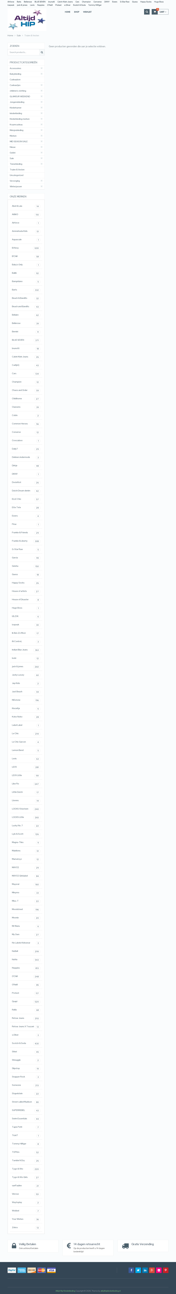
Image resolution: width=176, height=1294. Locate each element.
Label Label (25, 725)
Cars (77, 1)
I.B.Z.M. (25, 616)
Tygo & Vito (25, 1169)
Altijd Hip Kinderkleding (65, 1291)
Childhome (25, 398)
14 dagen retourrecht (87, 1244)
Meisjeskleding (16, 130)
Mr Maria (25, 926)
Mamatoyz (25, 859)
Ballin (25, 273)
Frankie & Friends (25, 532)
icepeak (11, 5)
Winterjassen (16, 186)
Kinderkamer (15, 107)
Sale (12, 158)
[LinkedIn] (145, 1270)
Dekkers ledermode (25, 457)
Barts (19, 1)
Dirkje (25, 465)
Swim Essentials (25, 1118)
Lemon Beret (25, 750)
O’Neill (50, 5)
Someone (25, 1085)
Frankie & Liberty (25, 541)
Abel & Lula (25, 206)
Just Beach (25, 691)
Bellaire (25, 315)
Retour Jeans (25, 1018)
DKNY (106, 1)
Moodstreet (25, 909)
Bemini (25, 331)
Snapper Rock (25, 1077)
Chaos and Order (25, 390)
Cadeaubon (15, 79)
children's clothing (18, 90)
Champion (86, 1)
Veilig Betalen (27, 1244)
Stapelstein (25, 1093)
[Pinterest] (165, 1270)
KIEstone (25, 700)
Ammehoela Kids (25, 231)
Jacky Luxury (25, 675)
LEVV (25, 767)
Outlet (13, 152)
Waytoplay (25, 1202)
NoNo (25, 959)
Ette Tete (25, 507)
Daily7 (25, 449)
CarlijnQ (25, 365)
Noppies (40, 5)
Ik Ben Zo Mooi (25, 633)
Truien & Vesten (17, 169)
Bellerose (28, 1)
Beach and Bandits (25, 306)
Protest (58, 5)
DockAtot (25, 482)
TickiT (25, 1135)
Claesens (25, 407)
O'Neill (25, 984)
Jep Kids (25, 683)
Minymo (25, 892)
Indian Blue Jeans (25, 650)
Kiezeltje (25, 708)
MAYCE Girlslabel (25, 876)
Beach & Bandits (25, 298)
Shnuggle (25, 1060)
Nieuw (13, 147)
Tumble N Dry (25, 1160)
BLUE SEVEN (40, 1)
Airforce (11, 1)
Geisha (25, 566)
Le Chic (25, 733)
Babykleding (15, 74)
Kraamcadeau (16, 124)
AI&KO (25, 214)
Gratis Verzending (142, 1244)
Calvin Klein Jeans (65, 1)
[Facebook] (131, 1270)
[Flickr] (159, 1270)
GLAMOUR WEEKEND (20, 96)
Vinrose (25, 1194)
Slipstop (25, 1068)
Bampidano (25, 281)
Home (67, 12)
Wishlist (87, 12)
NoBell (25, 951)
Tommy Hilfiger (94, 5)
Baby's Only (25, 264)
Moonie (25, 917)
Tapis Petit (25, 1127)
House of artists (25, 591)
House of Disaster (25, 599)
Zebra (25, 1227)
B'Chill (25, 256)
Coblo (25, 415)
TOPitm (25, 1152)
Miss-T (25, 901)
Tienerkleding (16, 164)
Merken (13, 136)
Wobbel (25, 1210)
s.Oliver (67, 5)
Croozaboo (25, 440)
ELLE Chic (25, 499)
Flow (25, 524)
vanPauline (25, 1185)
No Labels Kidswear (25, 943)
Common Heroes (25, 423)
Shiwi (25, 1051)
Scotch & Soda (79, 5)
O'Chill (25, 976)
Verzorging (15, 181)
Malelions (25, 850)
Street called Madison (25, 1102)
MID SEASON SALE (19, 141)
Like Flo (25, 783)
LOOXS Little (25, 817)
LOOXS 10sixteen (25, 809)
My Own (25, 934)
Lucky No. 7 (25, 825)
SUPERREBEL (25, 1110)
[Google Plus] (152, 1270)
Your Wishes (25, 1219)
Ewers (114, 1)
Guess (135, 1)
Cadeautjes (15, 85)
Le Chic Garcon (25, 742)
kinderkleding (16, 113)
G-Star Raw (124, 1)
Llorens (25, 800)
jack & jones (22, 5)
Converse (98, 1)
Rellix (25, 1010)
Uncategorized (16, 175)
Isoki (25, 658)
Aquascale (25, 239)
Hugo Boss (159, 1)
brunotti (51, 1)
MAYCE (25, 867)
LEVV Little (25, 775)
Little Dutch (25, 792)
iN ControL (25, 641)
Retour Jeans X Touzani (25, 1026)
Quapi (25, 1001)
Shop (76, 12)
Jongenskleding (17, 102)
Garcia (25, 557)
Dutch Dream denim (25, 490)
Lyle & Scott (25, 834)
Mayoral (25, 884)
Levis (32, 5)
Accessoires (15, 68)
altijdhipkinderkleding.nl (111, 1291)
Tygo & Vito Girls (25, 1177)
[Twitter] (138, 1270)
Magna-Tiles (25, 842)
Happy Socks (146, 1)
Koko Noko (25, 717)
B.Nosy (25, 248)
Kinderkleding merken (20, 119)
